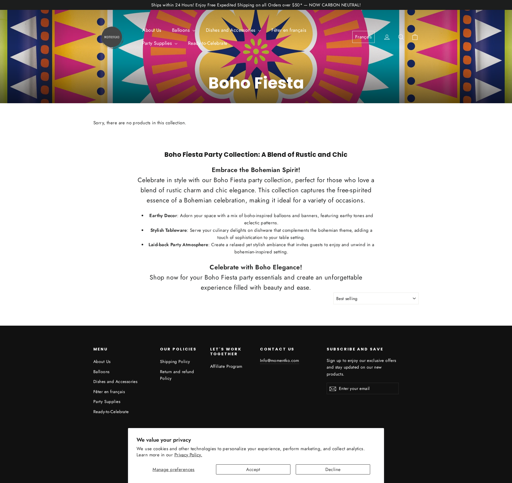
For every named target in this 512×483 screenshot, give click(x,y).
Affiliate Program (226, 366)
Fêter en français (288, 30)
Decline (333, 469)
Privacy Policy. (188, 455)
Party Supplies (157, 43)
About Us (151, 30)
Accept (253, 469)
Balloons (181, 30)
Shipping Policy (175, 361)
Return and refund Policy (177, 375)
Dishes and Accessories (231, 30)
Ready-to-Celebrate (207, 43)
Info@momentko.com (279, 360)
